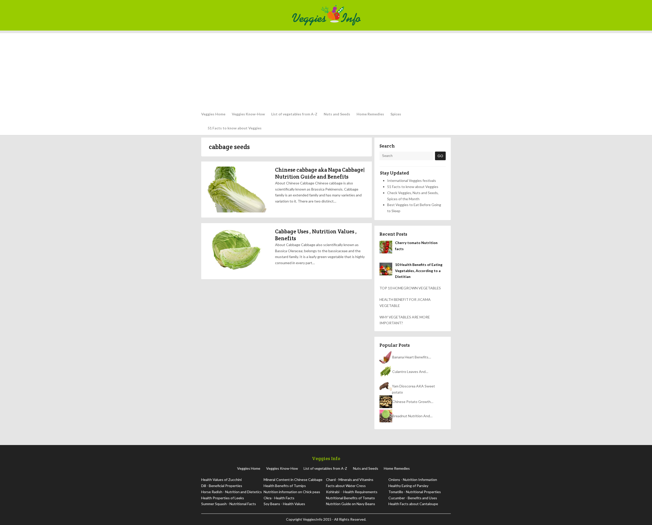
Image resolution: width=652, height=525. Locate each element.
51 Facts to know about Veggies (235, 128)
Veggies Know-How (248, 114)
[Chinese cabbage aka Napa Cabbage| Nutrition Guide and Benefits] (236, 189)
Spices (395, 114)
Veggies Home (213, 114)
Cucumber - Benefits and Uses (412, 498)
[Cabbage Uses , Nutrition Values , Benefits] (236, 251)
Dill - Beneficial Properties (221, 485)
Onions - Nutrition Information (412, 479)
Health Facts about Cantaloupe (413, 504)
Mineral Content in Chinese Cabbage (293, 479)
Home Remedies (370, 114)
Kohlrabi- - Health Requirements (351, 492)
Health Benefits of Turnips (285, 485)
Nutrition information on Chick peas (292, 492)
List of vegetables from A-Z (294, 114)
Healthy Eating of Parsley (408, 485)
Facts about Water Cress (346, 485)
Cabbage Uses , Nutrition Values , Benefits (316, 234)
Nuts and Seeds (337, 114)
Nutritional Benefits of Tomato (350, 498)
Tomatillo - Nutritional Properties (414, 492)
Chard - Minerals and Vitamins (349, 479)
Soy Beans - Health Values (284, 504)
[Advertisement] (326, 68)
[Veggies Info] (370, 15)
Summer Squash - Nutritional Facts (228, 504)
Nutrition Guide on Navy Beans (350, 504)
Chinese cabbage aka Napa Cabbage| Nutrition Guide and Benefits (320, 173)
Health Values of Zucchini (221, 479)
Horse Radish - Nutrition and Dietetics (231, 492)
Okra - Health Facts (279, 498)
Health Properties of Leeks (222, 498)
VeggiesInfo (313, 519)
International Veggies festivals (411, 180)
